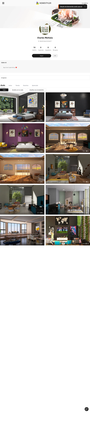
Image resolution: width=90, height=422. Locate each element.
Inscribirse (85, 3)
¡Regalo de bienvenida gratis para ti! (71, 6)
